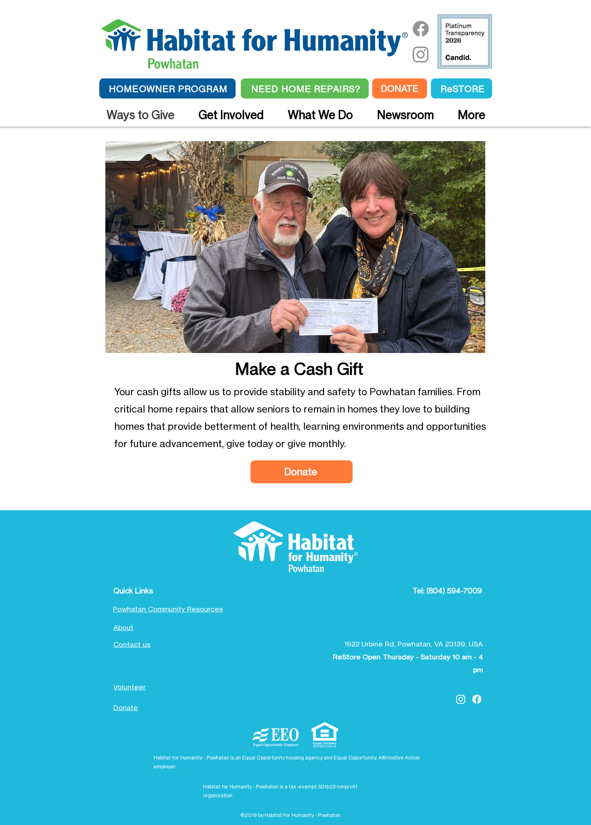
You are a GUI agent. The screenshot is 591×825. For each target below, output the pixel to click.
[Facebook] (420, 28)
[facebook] (477, 699)
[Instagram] (420, 54)
